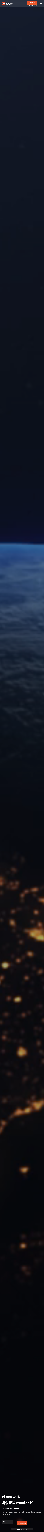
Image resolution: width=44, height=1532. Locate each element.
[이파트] (7, 3)
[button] (12, 1529)
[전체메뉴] (40, 3)
